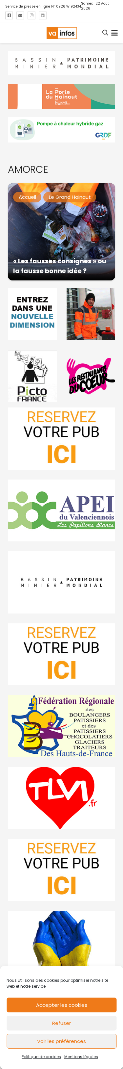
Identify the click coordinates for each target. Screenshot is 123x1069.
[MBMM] (61, 63)
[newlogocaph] (61, 96)
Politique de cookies (41, 1056)
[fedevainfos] (61, 726)
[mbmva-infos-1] (61, 582)
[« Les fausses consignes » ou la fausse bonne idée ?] (61, 231)
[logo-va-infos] (61, 33)
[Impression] (61, 510)
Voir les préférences (61, 1041)
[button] (105, 33)
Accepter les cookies (61, 1005)
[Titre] (9, 15)
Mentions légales (81, 1056)
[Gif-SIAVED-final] (91, 314)
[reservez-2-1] (61, 438)
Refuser (61, 1023)
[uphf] (32, 314)
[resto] (91, 376)
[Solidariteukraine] (61, 942)
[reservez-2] (61, 654)
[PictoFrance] (32, 376)
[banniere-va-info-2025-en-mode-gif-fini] (61, 130)
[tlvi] (61, 798)
